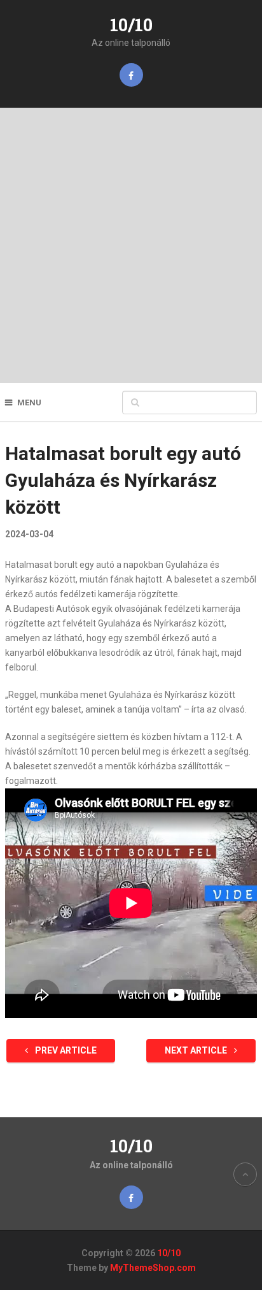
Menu (29, 402)
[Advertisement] (131, 245)
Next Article (197, 1050)
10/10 (131, 24)
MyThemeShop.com (153, 1268)
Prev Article (65, 1050)
